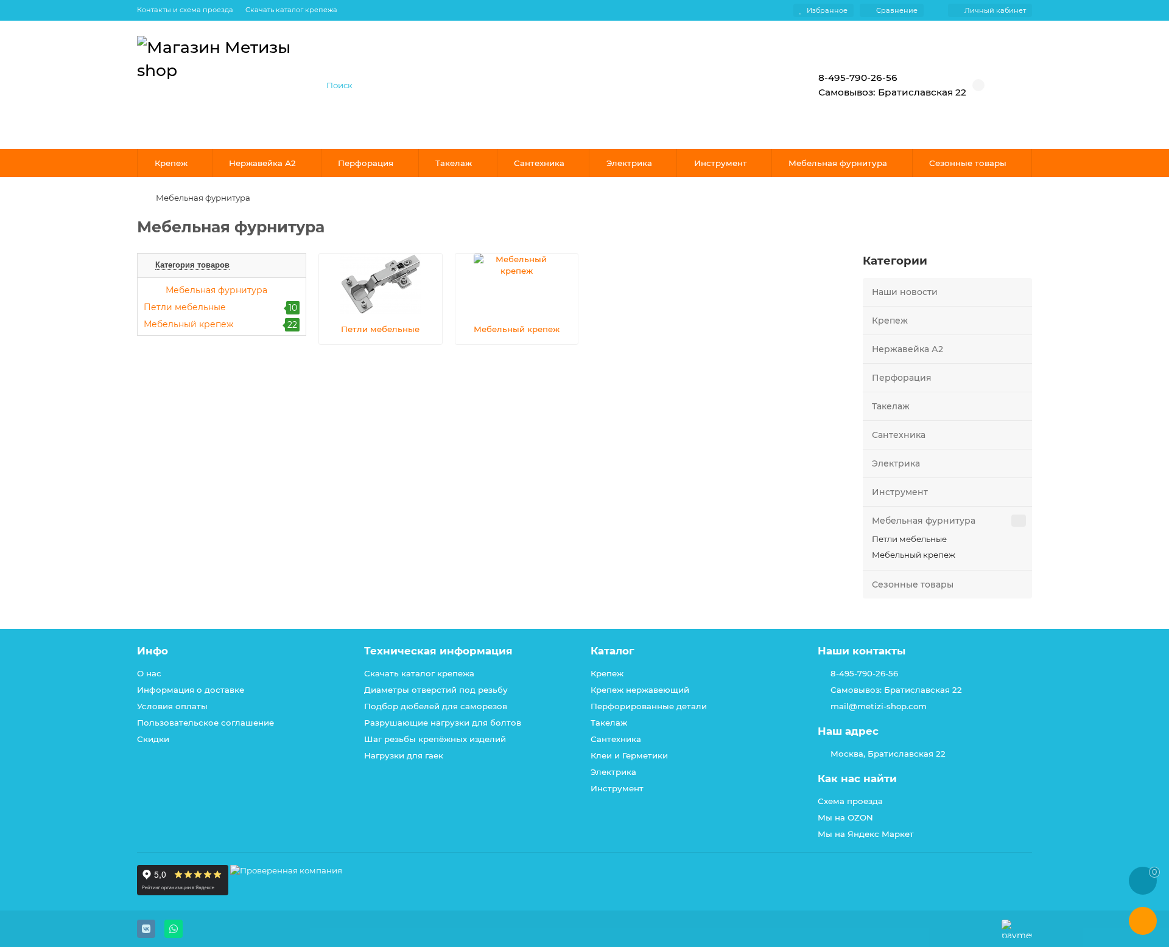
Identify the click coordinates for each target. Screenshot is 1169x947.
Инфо (152, 651)
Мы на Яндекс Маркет (866, 834)
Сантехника (539, 163)
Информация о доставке (190, 690)
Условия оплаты (172, 706)
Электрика (629, 163)
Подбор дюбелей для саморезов (435, 706)
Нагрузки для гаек (403, 755)
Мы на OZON (845, 817)
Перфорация (365, 163)
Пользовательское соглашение (205, 722)
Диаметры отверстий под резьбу (436, 690)
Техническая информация (438, 651)
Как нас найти (857, 778)
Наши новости (905, 291)
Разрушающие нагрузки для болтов (442, 722)
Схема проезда (850, 801)
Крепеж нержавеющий (640, 690)
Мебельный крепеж (913, 555)
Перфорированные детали (649, 706)
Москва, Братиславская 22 (888, 753)
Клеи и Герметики (629, 755)
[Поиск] (758, 85)
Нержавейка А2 (262, 163)
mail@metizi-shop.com (878, 706)
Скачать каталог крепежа (291, 9)
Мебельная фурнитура (837, 163)
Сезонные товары (967, 163)
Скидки (153, 739)
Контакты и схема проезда (185, 9)
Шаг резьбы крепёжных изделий (435, 739)
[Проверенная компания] (286, 892)
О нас (149, 673)
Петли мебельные (909, 539)
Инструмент (720, 163)
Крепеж (171, 163)
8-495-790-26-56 (864, 673)
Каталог (612, 651)
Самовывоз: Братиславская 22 (896, 690)
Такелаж (453, 163)
